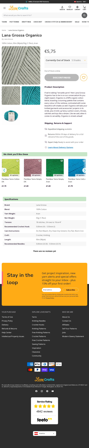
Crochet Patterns (39, 336)
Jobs (64, 332)
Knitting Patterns (39, 328)
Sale (77, 22)
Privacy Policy (50, 298)
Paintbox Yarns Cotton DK (10, 180)
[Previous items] (4, 170)
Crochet (38, 22)
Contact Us (66, 321)
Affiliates (65, 325)
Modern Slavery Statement (73, 336)
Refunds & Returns (9, 328)
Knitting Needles (39, 321)
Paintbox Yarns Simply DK (33, 180)
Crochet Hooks (38, 325)
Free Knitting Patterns (41, 332)
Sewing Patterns (38, 344)
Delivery (5, 325)
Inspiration (36, 348)
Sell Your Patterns (69, 328)
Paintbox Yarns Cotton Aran (77, 180)
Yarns (34, 317)
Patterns (14, 22)
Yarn (4, 22)
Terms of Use (7, 317)
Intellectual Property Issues (13, 336)
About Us (66, 317)
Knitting (26, 22)
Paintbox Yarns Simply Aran (55, 180)
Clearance (36, 352)
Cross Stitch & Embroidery (58, 22)
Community (36, 356)
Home (4, 30)
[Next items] (84, 170)
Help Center (7, 332)
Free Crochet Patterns (41, 340)
